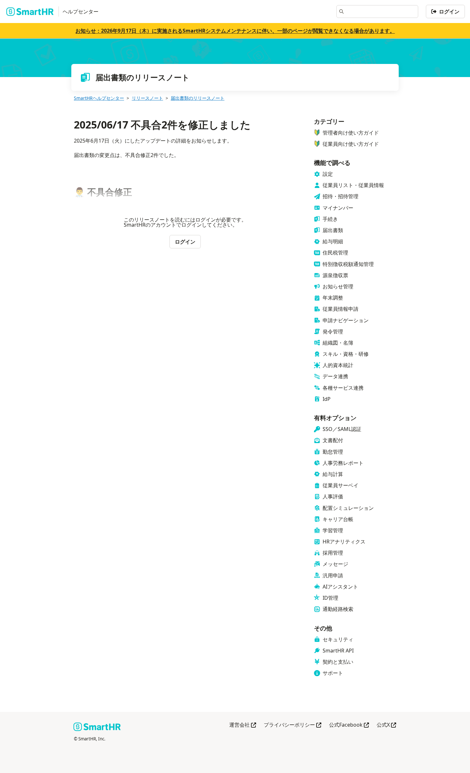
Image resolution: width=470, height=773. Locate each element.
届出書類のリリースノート (197, 98)
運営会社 (242, 725)
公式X (386, 725)
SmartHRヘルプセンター (99, 98)
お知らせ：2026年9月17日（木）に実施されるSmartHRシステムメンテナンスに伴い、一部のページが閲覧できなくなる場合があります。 (235, 30)
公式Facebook (349, 725)
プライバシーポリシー (292, 725)
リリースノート (147, 98)
